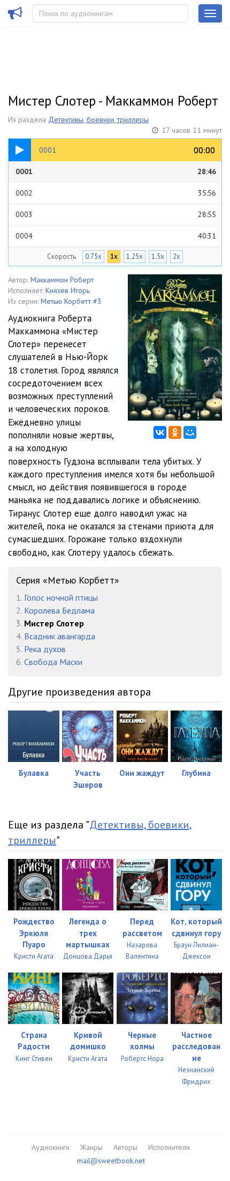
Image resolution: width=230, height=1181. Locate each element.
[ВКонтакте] (160, 432)
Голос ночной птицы (61, 597)
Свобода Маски (53, 661)
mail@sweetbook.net (111, 1160)
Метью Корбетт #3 (71, 301)
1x (114, 256)
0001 (116, 171)
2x (176, 256)
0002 (116, 193)
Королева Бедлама (59, 610)
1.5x (157, 256)
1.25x (134, 256)
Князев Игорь (67, 290)
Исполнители (169, 1147)
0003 (116, 214)
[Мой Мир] (189, 432)
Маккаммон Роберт (62, 280)
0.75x (93, 256)
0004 (116, 236)
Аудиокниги (51, 1147)
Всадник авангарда (59, 636)
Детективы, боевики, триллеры (98, 119)
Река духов (45, 649)
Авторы (125, 1147)
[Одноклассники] (174, 432)
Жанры (91, 1147)
